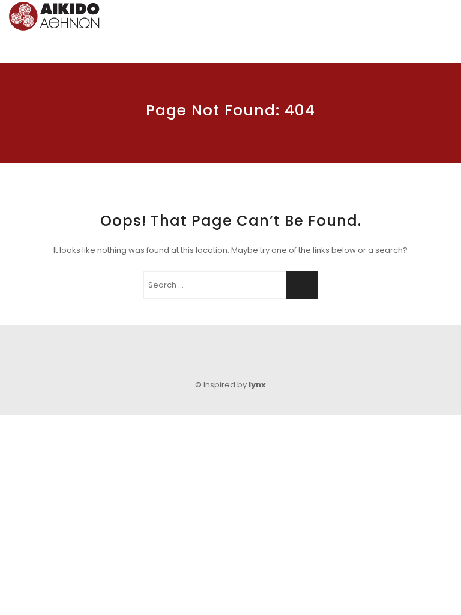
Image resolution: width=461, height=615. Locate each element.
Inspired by (234, 384)
